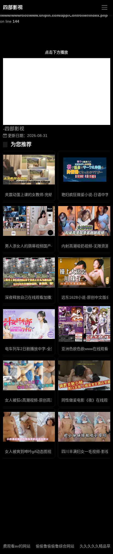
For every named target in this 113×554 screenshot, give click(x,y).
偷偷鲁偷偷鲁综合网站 (49, 546)
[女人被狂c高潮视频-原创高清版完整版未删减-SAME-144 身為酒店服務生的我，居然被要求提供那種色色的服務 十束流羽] (28, 375)
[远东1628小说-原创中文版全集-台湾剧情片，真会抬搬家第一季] (84, 272)
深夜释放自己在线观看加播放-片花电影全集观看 (46, 297)
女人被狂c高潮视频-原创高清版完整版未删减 (43, 400)
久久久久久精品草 (89, 546)
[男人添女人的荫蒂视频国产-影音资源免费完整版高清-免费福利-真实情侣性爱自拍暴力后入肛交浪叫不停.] (28, 221)
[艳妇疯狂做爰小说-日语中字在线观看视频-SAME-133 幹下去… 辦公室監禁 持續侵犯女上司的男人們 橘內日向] (84, 169)
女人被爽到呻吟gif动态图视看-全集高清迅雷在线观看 (50, 451)
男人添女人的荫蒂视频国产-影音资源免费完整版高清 (50, 246)
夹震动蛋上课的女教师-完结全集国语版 (38, 194)
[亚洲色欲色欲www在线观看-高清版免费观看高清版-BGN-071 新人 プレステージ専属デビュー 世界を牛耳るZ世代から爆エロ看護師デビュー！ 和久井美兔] (84, 324)
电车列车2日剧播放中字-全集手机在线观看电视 (45, 349)
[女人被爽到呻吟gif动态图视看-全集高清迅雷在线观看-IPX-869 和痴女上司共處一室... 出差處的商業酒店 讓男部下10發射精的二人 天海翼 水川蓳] (28, 427)
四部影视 (13, 7)
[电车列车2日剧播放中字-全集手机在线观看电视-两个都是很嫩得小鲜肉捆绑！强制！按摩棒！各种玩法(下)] (28, 324)
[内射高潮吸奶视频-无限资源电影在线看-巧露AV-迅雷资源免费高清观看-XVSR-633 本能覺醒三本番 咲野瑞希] (84, 221)
